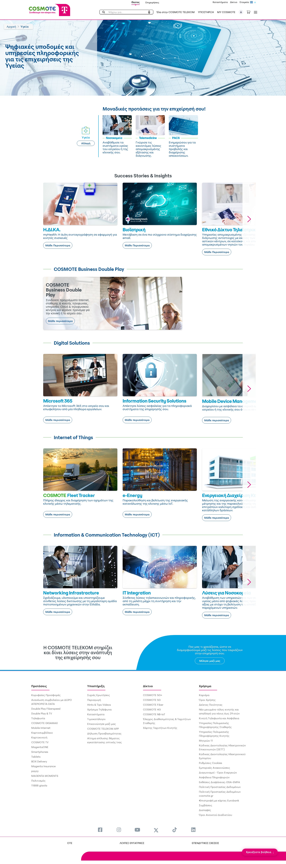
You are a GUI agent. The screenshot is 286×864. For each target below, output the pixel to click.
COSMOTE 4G (152, 709)
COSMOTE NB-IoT (154, 714)
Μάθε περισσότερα (60, 321)
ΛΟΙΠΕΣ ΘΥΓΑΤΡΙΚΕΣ (132, 843)
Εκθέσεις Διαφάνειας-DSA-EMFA (219, 782)
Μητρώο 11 (206, 740)
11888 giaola (39, 785)
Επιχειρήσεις (152, 2)
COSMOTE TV (39, 742)
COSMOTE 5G (152, 700)
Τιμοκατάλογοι (96, 719)
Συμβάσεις (205, 805)
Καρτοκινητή (39, 737)
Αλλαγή (85, 143)
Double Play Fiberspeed (45, 708)
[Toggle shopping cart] (250, 11)
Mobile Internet (40, 727)
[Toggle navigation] (255, 12)
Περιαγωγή (94, 700)
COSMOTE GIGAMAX (44, 723)
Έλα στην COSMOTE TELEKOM (176, 12)
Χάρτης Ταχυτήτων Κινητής (160, 727)
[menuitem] (100, 830)
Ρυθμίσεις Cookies (210, 763)
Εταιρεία (244, 2)
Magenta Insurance (43, 766)
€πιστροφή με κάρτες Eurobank (219, 800)
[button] (241, 12)
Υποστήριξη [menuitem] (95, 686)
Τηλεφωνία (38, 718)
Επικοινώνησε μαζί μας (101, 724)
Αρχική (11, 26)
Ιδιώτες (135, 2)
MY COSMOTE (226, 12)
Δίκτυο (233, 2)
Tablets (36, 756)
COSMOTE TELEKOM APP (103, 728)
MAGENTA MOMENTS (44, 775)
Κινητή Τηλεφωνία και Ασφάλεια (219, 718)
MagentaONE (39, 747)
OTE (69, 843)
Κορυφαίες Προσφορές (46, 695)
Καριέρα (204, 695)
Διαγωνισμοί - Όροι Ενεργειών (218, 772)
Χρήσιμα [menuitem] (205, 686)
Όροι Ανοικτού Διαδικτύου (215, 815)
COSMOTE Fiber (153, 704)
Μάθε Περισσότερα (57, 245)
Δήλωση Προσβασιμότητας (104, 733)
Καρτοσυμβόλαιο (42, 732)
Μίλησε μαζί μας (209, 660)
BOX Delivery (39, 761)
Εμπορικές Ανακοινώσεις (214, 767)
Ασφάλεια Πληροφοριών (214, 777)
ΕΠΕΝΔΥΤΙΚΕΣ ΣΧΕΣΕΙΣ (205, 843)
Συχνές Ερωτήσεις (98, 695)
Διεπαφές (205, 810)
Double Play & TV (41, 713)
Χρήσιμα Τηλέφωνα (99, 709)
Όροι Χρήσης (207, 700)
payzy (35, 771)
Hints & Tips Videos (99, 704)
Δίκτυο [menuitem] (148, 686)
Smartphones (39, 751)
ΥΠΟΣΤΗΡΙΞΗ (206, 12)
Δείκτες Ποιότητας (210, 704)
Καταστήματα (220, 2)
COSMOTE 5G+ (152, 695)
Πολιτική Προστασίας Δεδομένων (220, 787)
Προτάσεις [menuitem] (39, 686)
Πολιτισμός (38, 780)
